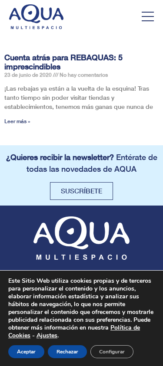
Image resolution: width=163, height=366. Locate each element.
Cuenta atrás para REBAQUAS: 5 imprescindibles (63, 62)
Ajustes (47, 336)
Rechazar (67, 351)
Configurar (112, 351)
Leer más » (17, 121)
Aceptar (26, 351)
